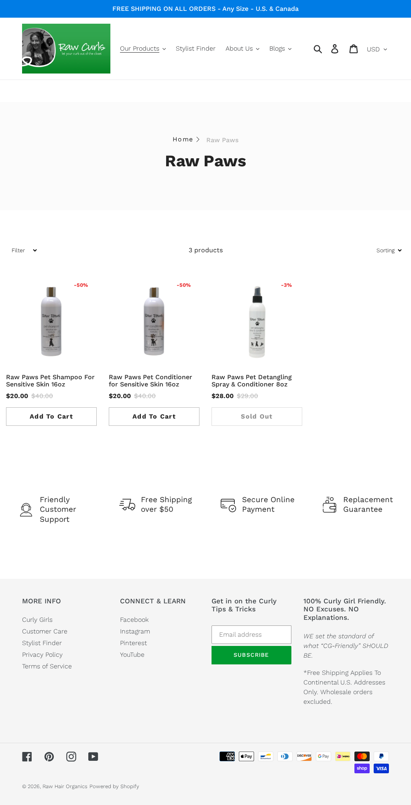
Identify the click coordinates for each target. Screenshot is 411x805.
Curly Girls (37, 619)
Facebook (134, 619)
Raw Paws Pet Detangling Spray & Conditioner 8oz (252, 381)
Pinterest (133, 643)
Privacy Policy (42, 654)
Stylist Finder (42, 643)
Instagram (135, 631)
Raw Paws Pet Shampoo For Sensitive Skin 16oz (50, 381)
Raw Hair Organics (65, 786)
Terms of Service (47, 666)
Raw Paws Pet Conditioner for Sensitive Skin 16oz (150, 381)
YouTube (132, 654)
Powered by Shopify (114, 786)
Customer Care (44, 631)
